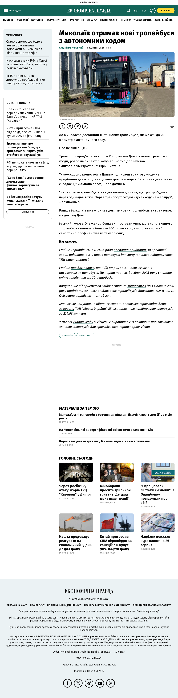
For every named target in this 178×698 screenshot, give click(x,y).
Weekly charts (143, 19)
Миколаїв (67, 335)
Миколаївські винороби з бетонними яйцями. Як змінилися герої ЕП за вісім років (115, 416)
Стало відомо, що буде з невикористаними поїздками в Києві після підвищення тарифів (24, 47)
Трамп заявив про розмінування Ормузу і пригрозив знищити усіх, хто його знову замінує (24, 149)
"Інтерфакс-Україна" (103, 617)
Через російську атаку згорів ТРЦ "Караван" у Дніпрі (75, 490)
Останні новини (18, 103)
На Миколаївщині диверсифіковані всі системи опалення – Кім (106, 430)
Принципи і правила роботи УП (152, 605)
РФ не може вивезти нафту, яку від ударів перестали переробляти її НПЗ (27, 166)
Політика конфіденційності (64, 605)
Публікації (22, 19)
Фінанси (92, 19)
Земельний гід (164, 19)
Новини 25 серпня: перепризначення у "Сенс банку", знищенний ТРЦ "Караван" (25, 114)
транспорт (85, 335)
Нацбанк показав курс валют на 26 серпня (155, 541)
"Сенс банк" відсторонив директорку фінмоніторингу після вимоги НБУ (25, 183)
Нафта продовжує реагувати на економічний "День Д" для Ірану (75, 543)
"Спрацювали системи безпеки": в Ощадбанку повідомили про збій (157, 494)
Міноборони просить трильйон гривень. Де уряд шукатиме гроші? (115, 492)
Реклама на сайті (17, 605)
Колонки (37, 19)
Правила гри (76, 19)
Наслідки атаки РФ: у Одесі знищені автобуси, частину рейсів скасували (26, 64)
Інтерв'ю (125, 19)
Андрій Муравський (71, 47)
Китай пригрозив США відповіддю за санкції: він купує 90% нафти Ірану (116, 543)
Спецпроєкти (108, 19)
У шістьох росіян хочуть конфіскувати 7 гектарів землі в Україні (24, 200)
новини (8, 19)
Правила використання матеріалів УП (107, 605)
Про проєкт (37, 605)
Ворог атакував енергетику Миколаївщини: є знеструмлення (104, 441)
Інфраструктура (56, 19)
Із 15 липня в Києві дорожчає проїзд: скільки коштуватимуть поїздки (25, 79)
